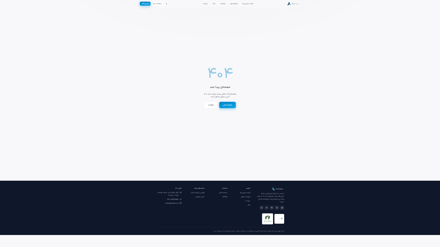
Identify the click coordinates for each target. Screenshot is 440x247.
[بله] (272, 208)
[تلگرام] (267, 208)
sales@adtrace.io (171, 203)
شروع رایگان (145, 4)
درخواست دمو (157, 4)
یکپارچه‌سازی (234, 4)
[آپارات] (262, 208)
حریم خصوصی (199, 197)
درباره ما (205, 4)
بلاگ (214, 4)
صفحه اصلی (227, 105)
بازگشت (211, 105)
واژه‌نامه (222, 4)
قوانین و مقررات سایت (197, 193)
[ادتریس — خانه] (293, 3)
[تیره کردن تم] (166, 4)
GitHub (225, 197)
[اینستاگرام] (277, 208)
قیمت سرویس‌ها (247, 4)
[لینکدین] (282, 208)
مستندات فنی (223, 193)
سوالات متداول (245, 197)
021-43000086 (173, 199)
